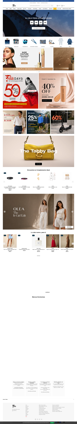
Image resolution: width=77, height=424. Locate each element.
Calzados (27, 409)
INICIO (7, 8)
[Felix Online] (14, 5)
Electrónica (27, 411)
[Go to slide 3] (38, 228)
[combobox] (40, 6)
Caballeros (27, 408)
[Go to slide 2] (37, 228)
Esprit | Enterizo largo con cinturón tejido (67, 250)
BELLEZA (24, 8)
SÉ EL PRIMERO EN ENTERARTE (38, 28)
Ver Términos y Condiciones (19, 388)
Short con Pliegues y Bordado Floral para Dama (10, 250)
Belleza (27, 407)
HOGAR (40, 8)
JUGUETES (50, 8)
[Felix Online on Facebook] (37, 419)
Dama (26, 410)
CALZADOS (29, 8)
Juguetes (27, 414)
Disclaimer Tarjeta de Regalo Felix (57, 411)
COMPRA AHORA (32, 90)
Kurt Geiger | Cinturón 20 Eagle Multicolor (24, 188)
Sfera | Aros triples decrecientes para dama (38, 188)
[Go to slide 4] (39, 228)
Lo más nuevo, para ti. (38, 232)
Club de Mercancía (41, 409)
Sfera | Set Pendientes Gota (67, 187)
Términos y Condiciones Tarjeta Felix (44, 413)
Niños (26, 415)
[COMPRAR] (38, 59)
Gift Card (27, 412)
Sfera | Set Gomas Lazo (52, 187)
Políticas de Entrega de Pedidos (56, 408)
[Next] (73, 42)
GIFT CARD (59, 8)
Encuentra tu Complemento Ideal (38, 170)
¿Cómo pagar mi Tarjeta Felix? (43, 411)
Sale (26, 416)
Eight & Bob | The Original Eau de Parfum (38, 250)
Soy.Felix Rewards (41, 410)
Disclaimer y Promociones (56, 410)
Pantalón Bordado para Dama (24, 249)
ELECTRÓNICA (45, 8)
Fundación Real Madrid (42, 408)
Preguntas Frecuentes (42, 414)
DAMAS (14, 8)
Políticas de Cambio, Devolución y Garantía (58, 407)
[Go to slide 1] (36, 228)
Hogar (26, 413)
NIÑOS (11, 8)
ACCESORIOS (35, 8)
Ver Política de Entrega (18, 387)
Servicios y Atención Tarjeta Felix (43, 412)
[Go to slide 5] (40, 228)
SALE (55, 8)
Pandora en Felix (41, 407)
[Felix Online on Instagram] (35, 419)
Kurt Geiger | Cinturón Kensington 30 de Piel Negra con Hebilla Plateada (10, 188)
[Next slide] (72, 212)
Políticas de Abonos (55, 409)
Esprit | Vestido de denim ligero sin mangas (53, 250)
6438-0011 (14, 410)
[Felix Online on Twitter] (39, 419)
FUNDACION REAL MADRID (67, 8)
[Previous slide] (5, 212)
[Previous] (4, 72)
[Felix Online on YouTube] (41, 419)
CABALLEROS (19, 8)
